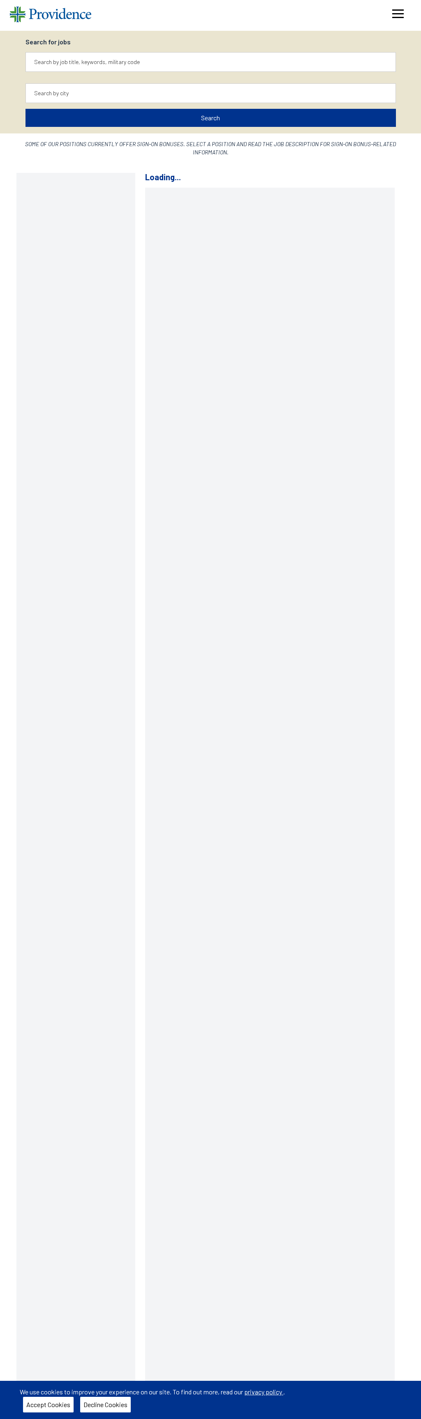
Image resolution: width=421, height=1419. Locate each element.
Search (210, 118)
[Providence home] (50, 15)
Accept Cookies (48, 1404)
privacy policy (263, 1392)
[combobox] (210, 62)
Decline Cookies (105, 1404)
